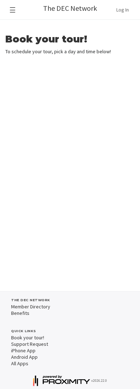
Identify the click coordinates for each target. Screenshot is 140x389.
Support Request (29, 344)
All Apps (19, 363)
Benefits (20, 313)
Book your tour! (27, 337)
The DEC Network (70, 8)
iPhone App (23, 350)
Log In (122, 9)
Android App (24, 357)
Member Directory (30, 306)
